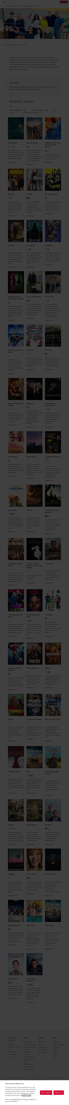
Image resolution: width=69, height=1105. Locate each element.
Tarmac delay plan (28, 1064)
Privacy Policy (29, 1099)
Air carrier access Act (29, 1056)
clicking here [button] (26, 1095)
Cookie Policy (16, 1099)
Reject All (58, 1092)
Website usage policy (29, 1069)
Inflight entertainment (29, 6)
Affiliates (55, 1050)
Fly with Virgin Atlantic (12, 6)
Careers (11, 1057)
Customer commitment (29, 1066)
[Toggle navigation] (4, 2)
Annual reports (13, 1054)
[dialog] (34, 1092)
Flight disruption (42, 1050)
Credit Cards (56, 1052)
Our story (11, 1044)
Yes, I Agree (46, 1092)
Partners (55, 1055)
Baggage (40, 1044)
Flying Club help (42, 1052)
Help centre (41, 1042)
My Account (64, 2)
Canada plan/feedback (29, 1044)
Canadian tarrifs (27, 1042)
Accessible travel (42, 1047)
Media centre (12, 1051)
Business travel (57, 1042)
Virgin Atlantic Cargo (58, 1044)
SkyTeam (55, 1057)
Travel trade (56, 1047)
